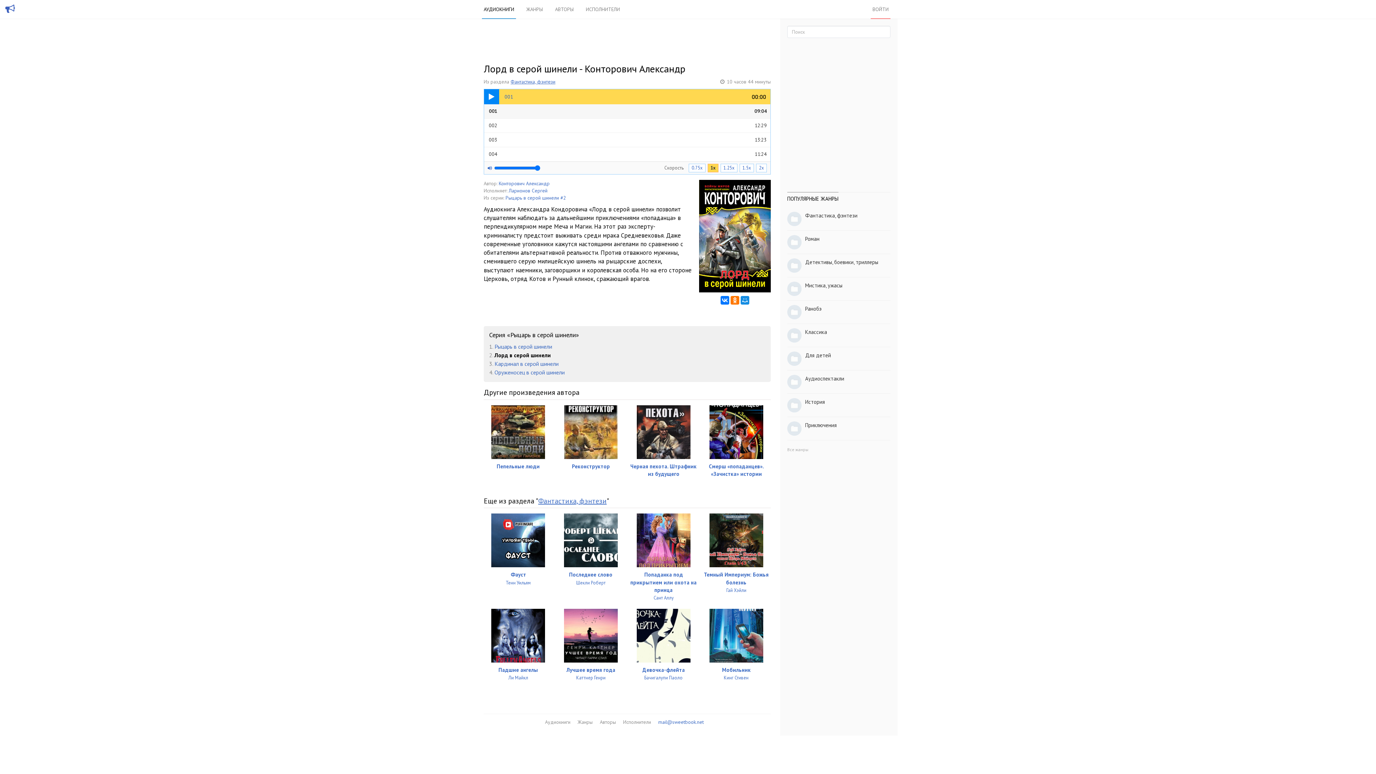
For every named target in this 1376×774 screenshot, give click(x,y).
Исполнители (603, 9)
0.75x (697, 168)
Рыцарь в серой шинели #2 (536, 198)
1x (713, 168)
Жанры (534, 9)
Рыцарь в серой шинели (523, 346)
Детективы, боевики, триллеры (841, 262)
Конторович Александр (524, 183)
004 (628, 154)
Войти (881, 9)
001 (628, 111)
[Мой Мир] (745, 300)
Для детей (818, 355)
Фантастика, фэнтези (533, 81)
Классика (816, 332)
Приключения (821, 425)
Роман (812, 238)
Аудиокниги (499, 9)
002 (628, 125)
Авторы (564, 9)
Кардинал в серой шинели (526, 363)
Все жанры (797, 449)
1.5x (746, 168)
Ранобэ (813, 308)
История (815, 401)
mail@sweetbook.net (681, 722)
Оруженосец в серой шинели (529, 372)
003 (628, 140)
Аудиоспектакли (824, 378)
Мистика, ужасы (823, 285)
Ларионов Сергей (528, 190)
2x (761, 168)
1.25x (729, 168)
